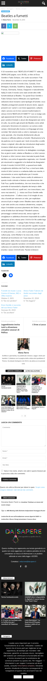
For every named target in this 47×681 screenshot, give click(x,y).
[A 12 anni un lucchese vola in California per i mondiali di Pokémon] (39, 380)
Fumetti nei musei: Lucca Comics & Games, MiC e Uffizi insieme (11, 293)
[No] (44, 660)
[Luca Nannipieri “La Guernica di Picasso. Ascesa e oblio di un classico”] (8, 400)
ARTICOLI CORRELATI (15, 371)
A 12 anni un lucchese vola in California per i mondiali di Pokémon (37, 389)
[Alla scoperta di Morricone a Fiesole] (24, 400)
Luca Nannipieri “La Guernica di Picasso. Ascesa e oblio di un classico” (7, 409)
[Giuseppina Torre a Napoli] (39, 400)
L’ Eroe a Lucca (39, 324)
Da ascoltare (21, 384)
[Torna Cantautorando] (8, 380)
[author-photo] (23, 344)
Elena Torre (7, 20)
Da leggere (10, 9)
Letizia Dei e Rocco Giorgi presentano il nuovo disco (18, 519)
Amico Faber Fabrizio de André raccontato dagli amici (33, 293)
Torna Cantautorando (6, 387)
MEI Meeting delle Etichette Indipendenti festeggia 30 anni (26, 510)
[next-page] (25, 415)
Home (3, 9)
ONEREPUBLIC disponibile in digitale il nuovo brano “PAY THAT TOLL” (22, 389)
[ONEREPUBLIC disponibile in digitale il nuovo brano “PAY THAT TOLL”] (24, 380)
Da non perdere (6, 384)
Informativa (28, 677)
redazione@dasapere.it (27, 561)
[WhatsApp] (15, 25)
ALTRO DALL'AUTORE (33, 371)
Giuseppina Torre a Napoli (38, 407)
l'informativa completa (25, 666)
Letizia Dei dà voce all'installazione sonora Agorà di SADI (20, 516)
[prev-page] (22, 415)
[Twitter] (9, 25)
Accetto (18, 677)
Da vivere (35, 384)
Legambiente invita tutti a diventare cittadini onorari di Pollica (10, 328)
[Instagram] (26, 567)
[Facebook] (3, 25)
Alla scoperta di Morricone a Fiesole (23, 407)
